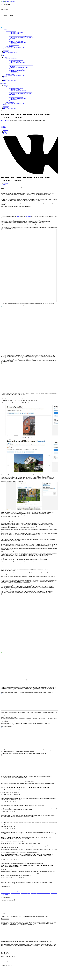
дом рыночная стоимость (34, 891)
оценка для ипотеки (22, 893)
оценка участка (36, 893)
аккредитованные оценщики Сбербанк (10, 891)
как (41, 891)
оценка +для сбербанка (11, 893)
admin (6, 183)
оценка (4, 893)
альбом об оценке (23, 891)
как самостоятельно (46, 891)
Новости (7, 120)
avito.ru (18, 216)
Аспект (2, 120)
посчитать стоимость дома (46, 893)
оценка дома (30, 893)
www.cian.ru (28, 216)
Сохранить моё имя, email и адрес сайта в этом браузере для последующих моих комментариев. (25, 916)
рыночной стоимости (27, 883)
